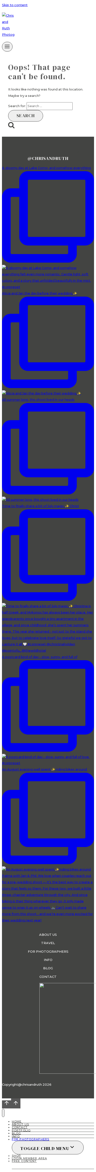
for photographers (48, 951)
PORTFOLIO (21, 1130)
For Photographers (30, 1139)
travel (48, 943)
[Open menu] (7, 47)
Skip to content (15, 5)
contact (48, 977)
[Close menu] (3, 1113)
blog (48, 968)
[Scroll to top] (6, 1104)
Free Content (24, 1161)
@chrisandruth (48, 158)
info (48, 960)
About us (48, 935)
